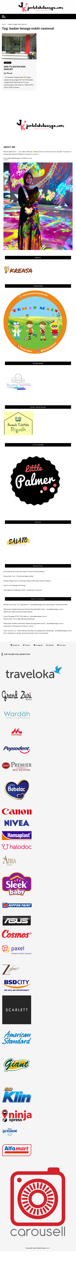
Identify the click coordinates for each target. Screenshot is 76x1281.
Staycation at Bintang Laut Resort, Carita (18, 626)
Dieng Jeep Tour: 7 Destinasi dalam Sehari (18, 576)
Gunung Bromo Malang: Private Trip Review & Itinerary (22, 590)
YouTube (62, 645)
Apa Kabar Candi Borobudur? (57, 605)
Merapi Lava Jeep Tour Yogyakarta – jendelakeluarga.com (24, 605)
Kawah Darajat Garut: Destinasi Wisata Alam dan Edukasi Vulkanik (27, 581)
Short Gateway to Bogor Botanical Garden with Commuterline (25, 633)
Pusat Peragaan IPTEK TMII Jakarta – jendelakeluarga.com (24, 616)
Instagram (39, 645)
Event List (7, 62)
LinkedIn (51, 645)
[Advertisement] (38, 1266)
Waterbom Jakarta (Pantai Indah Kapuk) (17, 612)
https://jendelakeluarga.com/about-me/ (17, 158)
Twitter (27, 645)
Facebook (16, 645)
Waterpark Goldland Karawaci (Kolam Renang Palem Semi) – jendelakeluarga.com (32, 609)
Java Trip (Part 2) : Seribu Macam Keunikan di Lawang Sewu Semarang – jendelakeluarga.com (36, 631)
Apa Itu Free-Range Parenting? (14, 585)
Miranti (9, 73)
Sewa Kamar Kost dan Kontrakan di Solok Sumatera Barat (24, 571)
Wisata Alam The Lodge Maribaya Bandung (18, 619)
